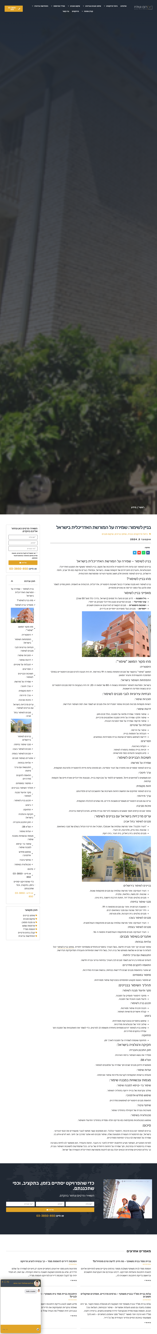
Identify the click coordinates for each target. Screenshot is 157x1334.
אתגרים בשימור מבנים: (22, 758)
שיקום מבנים (75, 6)
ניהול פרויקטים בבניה (138, 534)
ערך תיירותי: (25, 695)
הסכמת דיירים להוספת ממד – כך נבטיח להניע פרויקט (48, 1261)
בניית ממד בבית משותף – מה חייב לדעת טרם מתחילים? (122, 1261)
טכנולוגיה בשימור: (22, 864)
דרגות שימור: (25, 659)
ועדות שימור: (25, 831)
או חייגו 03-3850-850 (22, 875)
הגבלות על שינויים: (22, 664)
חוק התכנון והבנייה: (22, 822)
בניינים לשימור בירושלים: (24, 738)
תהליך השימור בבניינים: (22, 787)
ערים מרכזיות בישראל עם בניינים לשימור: (23, 706)
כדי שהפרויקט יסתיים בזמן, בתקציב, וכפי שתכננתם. (24, 885)
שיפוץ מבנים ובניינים (93, 6)
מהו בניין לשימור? (25, 600)
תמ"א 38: (26, 826)
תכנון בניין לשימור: (22, 800)
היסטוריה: (26, 634)
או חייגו (23, 568)
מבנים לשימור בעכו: (22, 749)
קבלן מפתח (88, 11)
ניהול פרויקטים (112, 6)
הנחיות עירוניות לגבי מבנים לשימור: (24, 649)
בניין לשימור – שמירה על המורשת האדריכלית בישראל (22, 592)
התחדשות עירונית (41, 6)
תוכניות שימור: (24, 655)
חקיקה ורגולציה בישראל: (26, 816)
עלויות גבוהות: (24, 762)
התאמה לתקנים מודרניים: (23, 777)
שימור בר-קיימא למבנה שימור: (23, 845)
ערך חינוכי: (25, 686)
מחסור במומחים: (23, 783)
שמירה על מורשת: (22, 681)
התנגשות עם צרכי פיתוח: (22, 769)
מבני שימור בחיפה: (22, 744)
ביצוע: (28, 805)
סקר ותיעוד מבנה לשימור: (23, 794)
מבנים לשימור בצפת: (21, 753)
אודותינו (123, 6)
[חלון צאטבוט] (21, 1306)
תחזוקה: (27, 809)
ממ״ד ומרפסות (59, 6)
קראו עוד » (147, 1280)
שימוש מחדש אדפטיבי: (25, 853)
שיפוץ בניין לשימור (65, 946)
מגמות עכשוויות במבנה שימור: (22, 837)
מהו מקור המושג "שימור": (25, 628)
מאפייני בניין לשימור (24, 604)
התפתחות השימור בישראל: (23, 641)
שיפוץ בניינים (121, 534)
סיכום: (30, 869)
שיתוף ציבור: (25, 859)
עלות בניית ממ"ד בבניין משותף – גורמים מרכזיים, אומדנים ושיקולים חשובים (116, 1295)
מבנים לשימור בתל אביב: (22, 714)
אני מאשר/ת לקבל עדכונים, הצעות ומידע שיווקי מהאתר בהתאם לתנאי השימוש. (24, 555)
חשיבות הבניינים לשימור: (25, 675)
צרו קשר (66, 11)
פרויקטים (75, 11)
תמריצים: (26, 669)
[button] (148, 553)
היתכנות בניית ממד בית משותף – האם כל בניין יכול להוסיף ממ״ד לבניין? (43, 1295)
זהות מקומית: (24, 690)
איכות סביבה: (24, 700)
